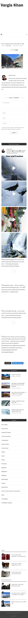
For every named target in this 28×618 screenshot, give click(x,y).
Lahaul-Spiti (4, 428)
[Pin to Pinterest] (15, 50)
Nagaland (3, 475)
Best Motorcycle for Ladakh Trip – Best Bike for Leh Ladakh (18, 593)
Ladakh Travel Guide (15, 374)
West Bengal (4, 479)
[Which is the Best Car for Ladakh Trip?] (5, 604)
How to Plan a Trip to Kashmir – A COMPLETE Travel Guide (18, 393)
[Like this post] (11, 50)
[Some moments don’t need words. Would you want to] (14, 245)
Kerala (3, 460)
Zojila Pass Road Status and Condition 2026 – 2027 (17, 410)
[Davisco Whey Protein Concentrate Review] (5, 574)
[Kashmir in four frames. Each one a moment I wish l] (14, 348)
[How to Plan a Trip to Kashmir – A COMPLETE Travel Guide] (5, 394)
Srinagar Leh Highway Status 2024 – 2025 (17, 401)
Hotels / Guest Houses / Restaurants (10, 491)
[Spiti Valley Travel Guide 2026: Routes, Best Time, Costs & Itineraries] (5, 385)
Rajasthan (3, 467)
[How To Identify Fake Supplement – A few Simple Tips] (5, 557)
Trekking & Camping (6, 503)
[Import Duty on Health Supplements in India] (5, 565)
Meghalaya (4, 471)
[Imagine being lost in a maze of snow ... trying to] (14, 193)
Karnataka (4, 463)
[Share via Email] (17, 50)
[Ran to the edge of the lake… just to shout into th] (14, 322)
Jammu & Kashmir (6, 436)
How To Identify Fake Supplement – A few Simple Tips (18, 555)
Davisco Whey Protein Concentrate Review (16, 572)
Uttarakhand (4, 440)
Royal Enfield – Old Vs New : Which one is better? (17, 585)
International (4, 448)
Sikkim (3, 452)
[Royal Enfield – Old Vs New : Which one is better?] (5, 586)
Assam (3, 456)
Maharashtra (4, 487)
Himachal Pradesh (6, 432)
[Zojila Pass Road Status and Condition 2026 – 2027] (5, 412)
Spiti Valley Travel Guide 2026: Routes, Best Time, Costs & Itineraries (17, 385)
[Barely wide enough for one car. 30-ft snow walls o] (14, 271)
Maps (2, 495)
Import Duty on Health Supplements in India (16, 564)
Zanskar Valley (5, 444)
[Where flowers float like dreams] (14, 219)
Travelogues (4, 499)
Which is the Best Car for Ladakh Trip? (18, 602)
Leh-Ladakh (4, 424)
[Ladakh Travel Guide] (5, 377)
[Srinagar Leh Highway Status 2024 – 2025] (5, 403)
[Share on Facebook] (12, 50)
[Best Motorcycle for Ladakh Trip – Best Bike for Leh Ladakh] (5, 595)
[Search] (26, 34)
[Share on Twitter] (14, 50)
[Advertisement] (14, 18)
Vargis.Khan (8, 45)
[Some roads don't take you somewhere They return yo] (14, 168)
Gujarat (3, 483)
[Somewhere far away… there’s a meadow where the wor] (14, 296)
